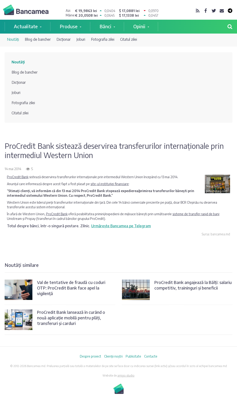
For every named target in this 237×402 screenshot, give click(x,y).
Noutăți (13, 39)
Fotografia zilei (102, 39)
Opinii (139, 26)
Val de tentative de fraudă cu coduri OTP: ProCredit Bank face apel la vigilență (71, 288)
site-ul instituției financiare (109, 184)
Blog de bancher (38, 39)
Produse (69, 26)
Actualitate (26, 26)
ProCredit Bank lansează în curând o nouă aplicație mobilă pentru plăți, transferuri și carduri (71, 317)
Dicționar (63, 39)
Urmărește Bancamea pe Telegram (121, 226)
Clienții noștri (113, 356)
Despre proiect (90, 356)
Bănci (105, 26)
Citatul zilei (128, 39)
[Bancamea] (26, 10)
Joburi (80, 39)
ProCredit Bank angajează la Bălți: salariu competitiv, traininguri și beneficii (193, 285)
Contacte (150, 356)
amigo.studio (125, 375)
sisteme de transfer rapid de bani (195, 214)
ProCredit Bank (17, 177)
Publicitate (133, 356)
